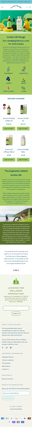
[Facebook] (2, 347)
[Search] (27, 7)
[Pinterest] (10, 347)
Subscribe (8, 398)
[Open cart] (30, 7)
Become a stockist (7, 379)
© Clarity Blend (16, 406)
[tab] (14, 270)
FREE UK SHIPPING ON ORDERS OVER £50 (16, 1)
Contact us (5, 369)
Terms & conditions (8, 360)
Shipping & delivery (8, 357)
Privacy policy (6, 363)
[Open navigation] (2, 7)
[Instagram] (6, 347)
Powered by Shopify (16, 409)
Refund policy (6, 366)
